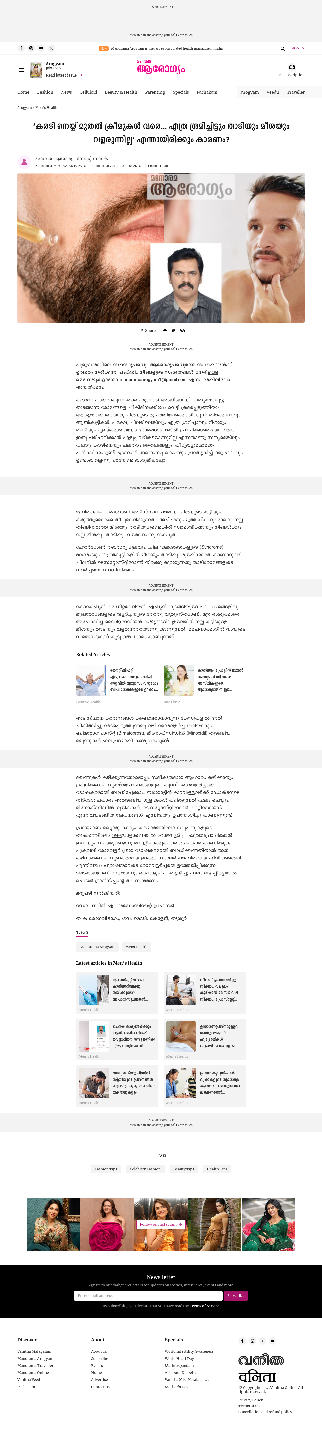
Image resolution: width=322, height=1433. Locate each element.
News (66, 92)
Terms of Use (249, 1406)
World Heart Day (179, 1358)
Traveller (296, 92)
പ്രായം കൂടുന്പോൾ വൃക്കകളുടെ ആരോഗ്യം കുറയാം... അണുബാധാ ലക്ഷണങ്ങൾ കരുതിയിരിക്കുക (220, 1086)
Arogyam (55, 63)
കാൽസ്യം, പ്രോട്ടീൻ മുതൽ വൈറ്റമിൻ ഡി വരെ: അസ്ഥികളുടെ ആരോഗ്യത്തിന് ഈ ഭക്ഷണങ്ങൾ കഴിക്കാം (220, 683)
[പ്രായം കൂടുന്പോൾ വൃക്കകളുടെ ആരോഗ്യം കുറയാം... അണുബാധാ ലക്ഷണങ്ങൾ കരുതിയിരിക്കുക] (181, 1083)
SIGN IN (297, 48)
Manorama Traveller (35, 1365)
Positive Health (88, 702)
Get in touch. (184, 35)
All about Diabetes (181, 1372)
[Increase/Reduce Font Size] (182, 330)
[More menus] (21, 70)
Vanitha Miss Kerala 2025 (187, 1379)
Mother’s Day (176, 1387)
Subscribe (99, 1358)
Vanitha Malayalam (34, 1351)
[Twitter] (51, 48)
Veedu (273, 92)
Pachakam (207, 92)
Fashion (45, 92)
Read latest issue (61, 75)
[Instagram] (31, 48)
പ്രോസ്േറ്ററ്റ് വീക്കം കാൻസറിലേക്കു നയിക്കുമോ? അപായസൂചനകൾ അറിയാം (129, 993)
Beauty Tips (183, 1169)
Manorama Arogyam (35, 1358)
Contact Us (100, 1387)
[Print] (165, 330)
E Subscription (292, 74)
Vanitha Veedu (30, 1379)
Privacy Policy (250, 1400)
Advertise (99, 1379)
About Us (99, 1351)
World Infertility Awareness (189, 1351)
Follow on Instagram (158, 1224)
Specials (181, 92)
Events (97, 1365)
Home (23, 92)
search (282, 48)
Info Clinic (172, 702)
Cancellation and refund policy (265, 1412)
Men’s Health (46, 108)
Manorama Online (33, 1372)
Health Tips (217, 1169)
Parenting (155, 92)
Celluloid (88, 92)
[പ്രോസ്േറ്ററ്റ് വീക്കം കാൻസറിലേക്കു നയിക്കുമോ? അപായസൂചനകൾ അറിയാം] (94, 990)
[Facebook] (21, 48)
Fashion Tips (106, 1169)
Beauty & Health (121, 92)
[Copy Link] (173, 330)
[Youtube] (41, 48)
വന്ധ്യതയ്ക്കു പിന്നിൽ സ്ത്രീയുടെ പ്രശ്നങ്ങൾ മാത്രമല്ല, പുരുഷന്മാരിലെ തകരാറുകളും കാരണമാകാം (134, 1086)
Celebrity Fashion (145, 1169)
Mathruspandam (179, 1365)
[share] (148, 330)
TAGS (161, 1155)
